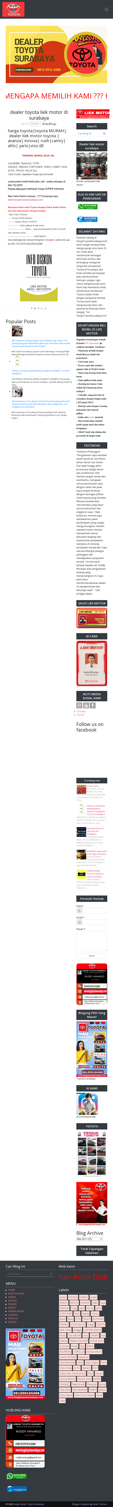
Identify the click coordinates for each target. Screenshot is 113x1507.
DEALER (12, 1300)
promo (91, 417)
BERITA (74, 1302)
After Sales (65, 1330)
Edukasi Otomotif (79, 1340)
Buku (70, 1319)
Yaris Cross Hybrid (84, 1395)
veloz (98, 1308)
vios (103, 1335)
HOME (11, 1290)
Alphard (86, 1368)
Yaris (103, 1362)
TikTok (80, 715)
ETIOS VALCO (78, 1324)
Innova (99, 1373)
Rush (77, 1313)
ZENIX (90, 1346)
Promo (95, 1313)
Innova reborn (94, 1351)
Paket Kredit (78, 1384)
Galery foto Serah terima (72, 1373)
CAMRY (95, 1335)
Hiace (63, 1335)
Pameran (92, 1384)
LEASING (13, 1314)
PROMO (35, 123)
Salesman (84, 1357)
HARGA (12, 1297)
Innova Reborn (67, 1379)
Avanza (63, 1340)
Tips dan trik (74, 1335)
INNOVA (64, 1308)
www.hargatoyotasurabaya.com (25, 200)
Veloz (80, 1362)
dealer (63, 1297)
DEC (95, 1368)
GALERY (12, 1322)
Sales (95, 1302)
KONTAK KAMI (16, 1293)
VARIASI (64, 1324)
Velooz (102, 1389)
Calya (74, 1308)
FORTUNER (66, 1313)
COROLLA (78, 1351)
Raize (62, 1319)
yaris (81, 1308)
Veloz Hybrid (92, 1362)
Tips (82, 1346)
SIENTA (101, 1324)
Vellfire (92, 1389)
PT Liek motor (92, 343)
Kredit (74, 1346)
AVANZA (85, 1302)
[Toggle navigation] (106, 9)
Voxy (85, 1335)
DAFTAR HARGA (92, 1330)
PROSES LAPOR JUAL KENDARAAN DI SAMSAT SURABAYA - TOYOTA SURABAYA (40, 372)
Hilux (90, 1373)
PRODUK (13, 1318)
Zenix (99, 1395)
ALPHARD (98, 1319)
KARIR (97, 1379)
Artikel (93, 1297)
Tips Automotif (67, 1362)
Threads (81, 711)
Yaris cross (65, 1368)
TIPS (78, 1319)
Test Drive (65, 1389)
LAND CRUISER (68, 1357)
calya (62, 1400)
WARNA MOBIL (16, 1311)
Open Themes (100, 1504)
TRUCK (86, 1319)
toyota (85, 1313)
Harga (91, 1324)
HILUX (90, 1308)
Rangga (77, 1330)
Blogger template (80, 1504)
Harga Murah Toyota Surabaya (29, 1504)
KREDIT (12, 1307)
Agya (102, 1302)
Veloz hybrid (66, 1395)
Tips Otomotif (80, 1389)
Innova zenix (96, 1340)
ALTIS (77, 1368)
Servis (102, 1384)
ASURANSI (65, 1351)
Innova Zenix (84, 1379)
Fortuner (64, 1346)
